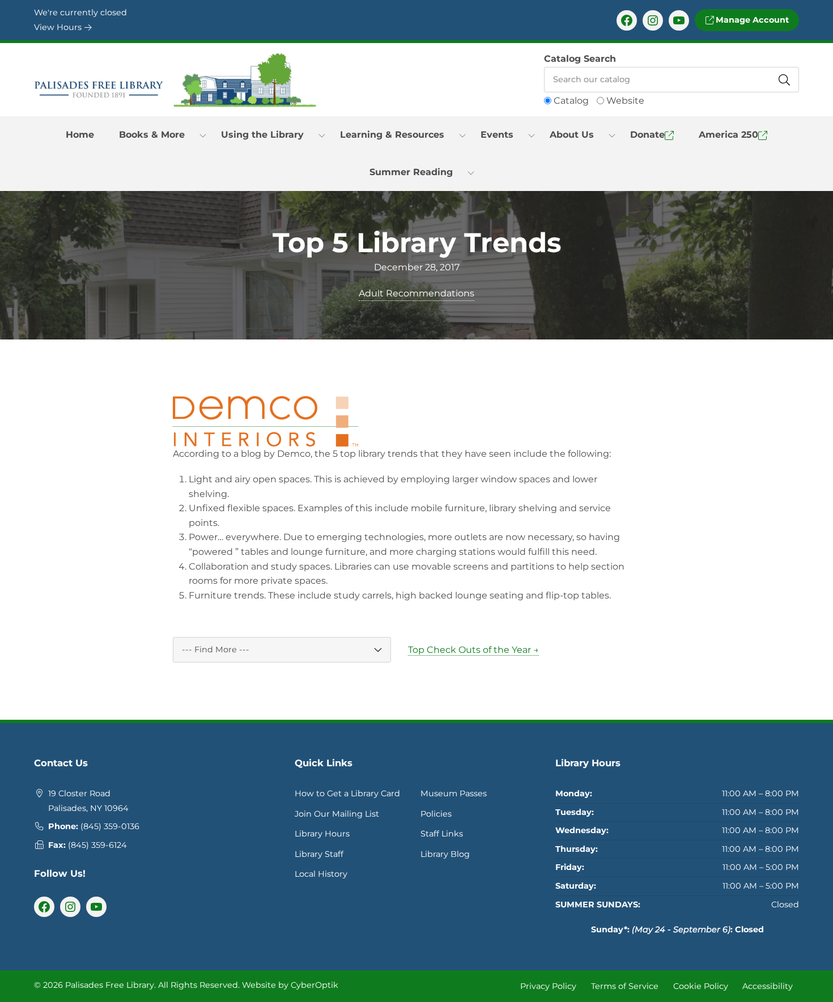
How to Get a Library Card (347, 793)
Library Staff (319, 854)
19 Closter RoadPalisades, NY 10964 (88, 800)
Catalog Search (580, 58)
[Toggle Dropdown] (202, 135)
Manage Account (751, 20)
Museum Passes (453, 793)
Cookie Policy (700, 985)
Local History (321, 874)
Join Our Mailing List (337, 814)
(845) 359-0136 (109, 826)
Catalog (571, 100)
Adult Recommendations (416, 293)
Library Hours (322, 834)
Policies (436, 814)
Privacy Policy (548, 985)
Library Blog (445, 854)
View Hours (59, 27)
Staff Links (441, 834)
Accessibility (767, 985)
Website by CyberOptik (290, 985)
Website (625, 100)
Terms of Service (624, 985)
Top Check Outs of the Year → (473, 649)
